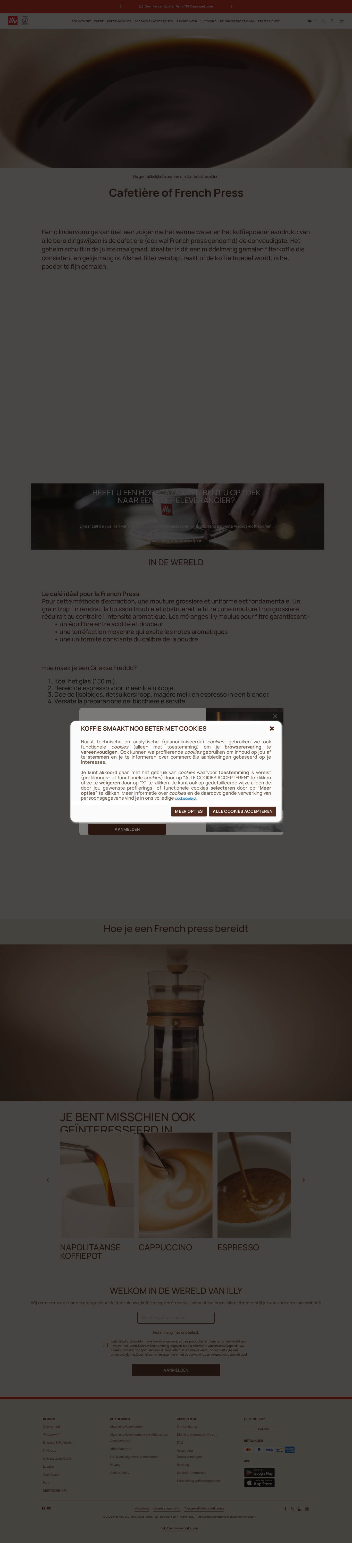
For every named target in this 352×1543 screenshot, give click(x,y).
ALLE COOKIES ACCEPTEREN (243, 811)
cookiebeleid (185, 798)
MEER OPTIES (189, 811)
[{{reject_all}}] (272, 728)
